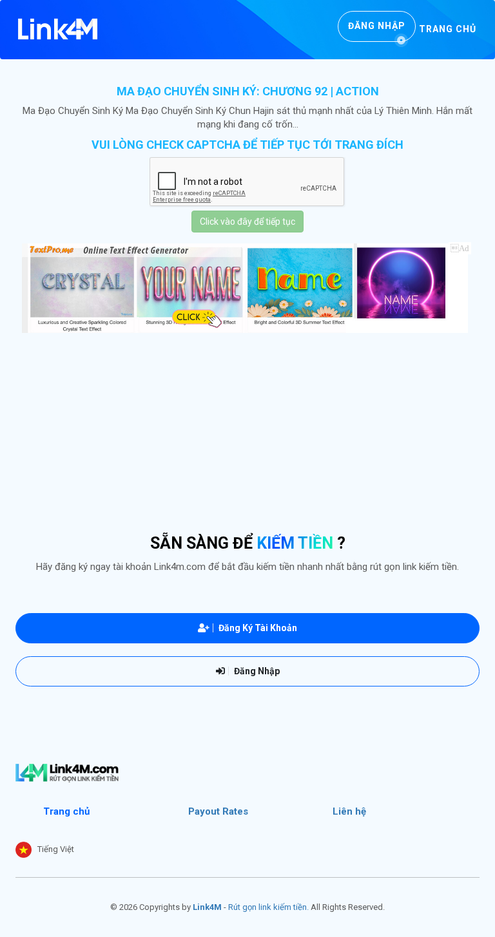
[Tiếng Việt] (23, 850)
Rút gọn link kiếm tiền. (268, 907)
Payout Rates (218, 811)
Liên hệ (349, 811)
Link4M (207, 907)
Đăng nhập (376, 26)
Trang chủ (447, 29)
